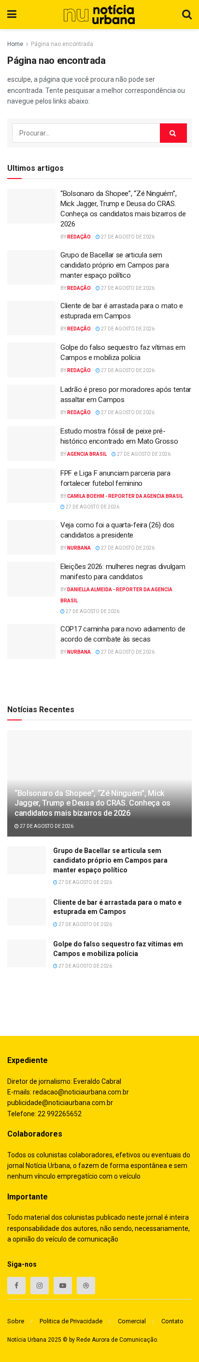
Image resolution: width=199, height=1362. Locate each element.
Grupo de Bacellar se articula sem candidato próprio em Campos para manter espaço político (114, 265)
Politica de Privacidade (71, 1321)
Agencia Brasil (87, 454)
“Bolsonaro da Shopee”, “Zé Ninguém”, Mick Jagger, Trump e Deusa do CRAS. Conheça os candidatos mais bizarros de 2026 (92, 803)
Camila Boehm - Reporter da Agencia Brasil (125, 496)
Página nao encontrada (62, 44)
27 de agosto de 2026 (127, 236)
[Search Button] (173, 133)
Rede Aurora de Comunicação (116, 1339)
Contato (172, 1321)
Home (15, 44)
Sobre (15, 1321)
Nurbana (79, 548)
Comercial (132, 1321)
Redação (79, 236)
